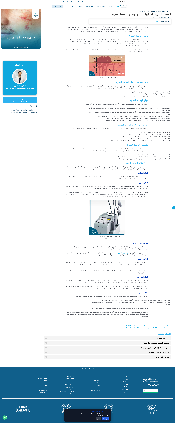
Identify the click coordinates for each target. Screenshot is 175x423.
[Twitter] (63, 1)
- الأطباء (99, 385)
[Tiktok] (67, 1)
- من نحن (125, 379)
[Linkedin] (71, 1)
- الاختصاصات (124, 384)
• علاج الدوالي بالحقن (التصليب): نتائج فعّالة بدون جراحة (23, 110)
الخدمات (80, 6)
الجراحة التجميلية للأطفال (144, 11)
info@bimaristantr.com (69, 378)
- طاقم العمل (124, 382)
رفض (98, 418)
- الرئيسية (125, 377)
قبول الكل (105, 418)
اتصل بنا (72, 6)
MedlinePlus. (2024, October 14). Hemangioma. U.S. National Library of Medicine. (147, 328)
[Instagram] (93, 368)
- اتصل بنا (125, 392)
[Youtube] (82, 1)
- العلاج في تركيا (97, 380)
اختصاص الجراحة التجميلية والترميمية (161, 11)
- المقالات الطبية (123, 387)
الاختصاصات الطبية (100, 6)
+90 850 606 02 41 (43, 392)
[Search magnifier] (90, 2)
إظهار (157, 21)
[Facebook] (74, 1)
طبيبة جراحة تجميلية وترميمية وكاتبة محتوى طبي (20, 88)
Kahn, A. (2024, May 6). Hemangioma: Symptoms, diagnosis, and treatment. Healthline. (146, 325)
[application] (85, 6)
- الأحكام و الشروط (96, 390)
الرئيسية (109, 6)
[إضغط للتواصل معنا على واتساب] (5, 417)
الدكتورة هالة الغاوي (166, 17)
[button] (57, 6)
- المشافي (98, 382)
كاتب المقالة (19, 65)
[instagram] (78, 1)
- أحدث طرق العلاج (123, 389)
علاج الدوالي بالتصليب (123, 253)
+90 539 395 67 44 (43, 390)
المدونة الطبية (89, 6)
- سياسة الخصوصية (96, 387)
